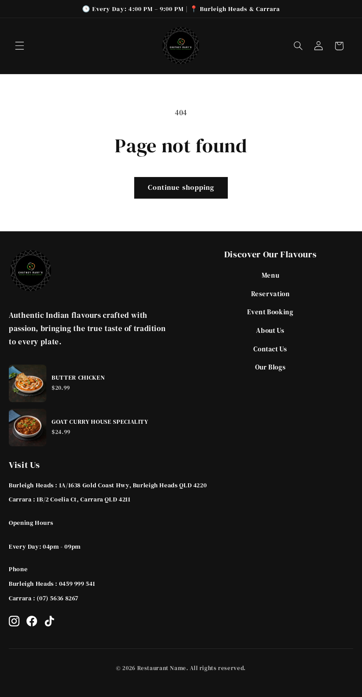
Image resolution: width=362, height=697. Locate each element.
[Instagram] (14, 621)
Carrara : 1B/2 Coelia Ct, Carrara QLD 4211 (69, 499)
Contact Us (270, 349)
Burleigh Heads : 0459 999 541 (52, 583)
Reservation (270, 293)
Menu (270, 275)
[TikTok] (49, 621)
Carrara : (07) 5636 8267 (44, 598)
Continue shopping (181, 187)
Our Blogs (270, 367)
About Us (270, 330)
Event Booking (270, 311)
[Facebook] (31, 621)
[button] (19, 46)
